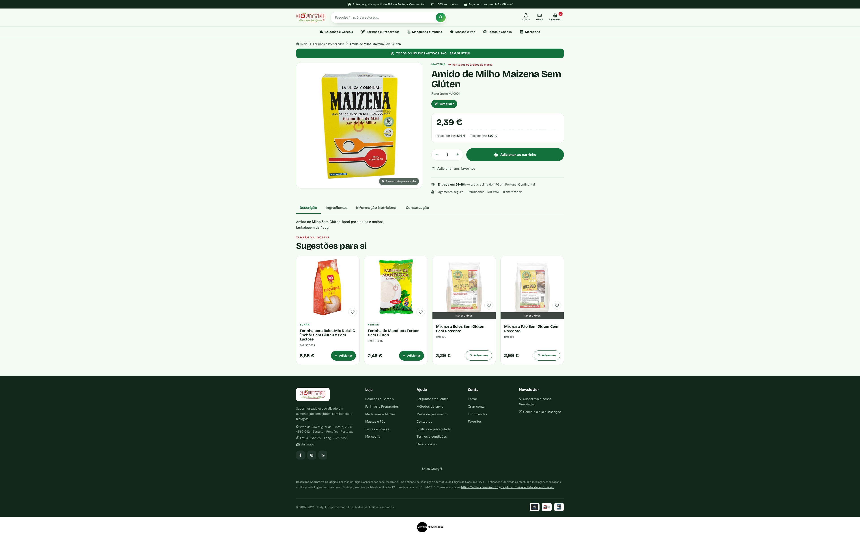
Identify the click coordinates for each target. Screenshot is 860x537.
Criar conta (476, 406)
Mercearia (532, 32)
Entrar (472, 399)
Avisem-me (481, 355)
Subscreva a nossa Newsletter (535, 401)
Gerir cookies (427, 444)
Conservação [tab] (417, 207)
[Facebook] (300, 455)
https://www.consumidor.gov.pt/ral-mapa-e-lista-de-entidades (507, 487)
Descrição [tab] (308, 207)
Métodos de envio (430, 406)
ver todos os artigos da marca (472, 64)
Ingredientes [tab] (337, 207)
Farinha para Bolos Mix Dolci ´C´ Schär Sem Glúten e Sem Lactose (327, 335)
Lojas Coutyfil (431, 468)
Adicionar (345, 355)
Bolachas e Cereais (339, 32)
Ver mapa (307, 444)
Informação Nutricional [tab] (376, 207)
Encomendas (477, 414)
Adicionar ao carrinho (518, 154)
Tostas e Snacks (500, 32)
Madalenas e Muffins (427, 32)
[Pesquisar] (441, 17)
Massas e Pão (465, 32)
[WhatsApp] (322, 455)
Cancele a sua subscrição (541, 412)
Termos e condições (432, 436)
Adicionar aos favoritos (456, 168)
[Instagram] (311, 455)
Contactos (424, 421)
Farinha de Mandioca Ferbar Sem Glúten (393, 332)
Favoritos (475, 421)
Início (303, 44)
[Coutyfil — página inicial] (311, 17)
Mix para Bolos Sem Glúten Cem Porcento (460, 328)
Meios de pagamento (432, 414)
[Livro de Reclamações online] (430, 527)
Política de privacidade (434, 429)
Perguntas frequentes (432, 399)
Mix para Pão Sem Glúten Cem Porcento (531, 328)
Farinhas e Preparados (383, 32)
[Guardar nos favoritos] (352, 312)
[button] (359, 125)
